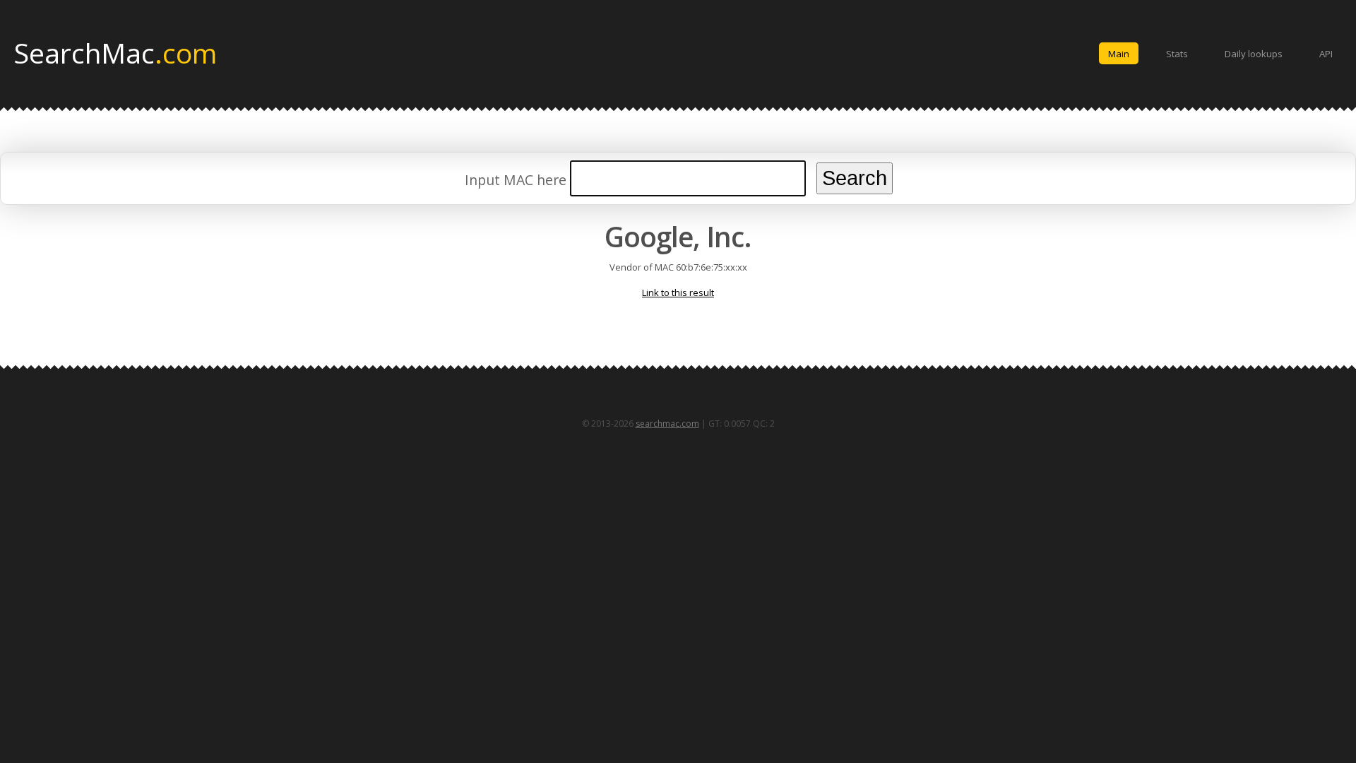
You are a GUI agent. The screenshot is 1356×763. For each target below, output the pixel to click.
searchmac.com (667, 424)
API (1326, 53)
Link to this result (678, 292)
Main (1118, 53)
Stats (1177, 53)
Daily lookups (1254, 53)
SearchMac (115, 52)
